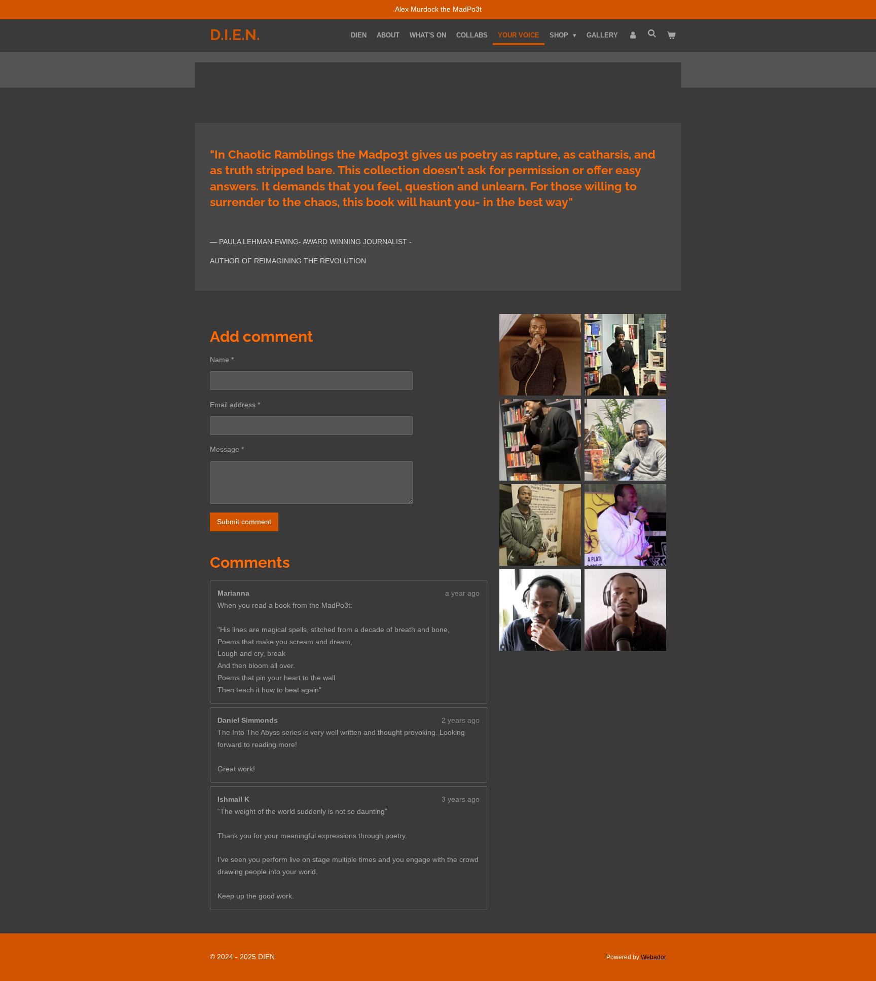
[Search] (652, 34)
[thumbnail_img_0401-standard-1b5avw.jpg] (625, 525)
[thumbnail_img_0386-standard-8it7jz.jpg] (540, 355)
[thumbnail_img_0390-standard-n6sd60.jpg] (625, 355)
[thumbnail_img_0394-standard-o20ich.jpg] (625, 610)
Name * (222, 360)
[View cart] (671, 35)
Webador (653, 957)
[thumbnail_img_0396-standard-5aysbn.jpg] (625, 440)
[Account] (632, 35)
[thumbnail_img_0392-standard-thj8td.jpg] (540, 440)
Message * (227, 449)
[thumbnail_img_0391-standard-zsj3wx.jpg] (540, 610)
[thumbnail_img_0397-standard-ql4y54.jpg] (540, 525)
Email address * (235, 405)
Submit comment (244, 522)
